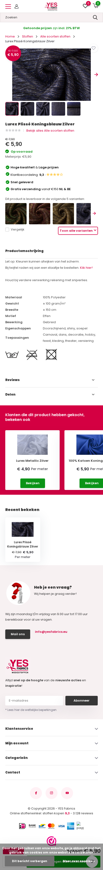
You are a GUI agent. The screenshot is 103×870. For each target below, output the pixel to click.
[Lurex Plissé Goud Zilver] (63, 213)
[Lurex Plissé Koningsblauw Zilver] (87, 213)
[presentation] (7, 74)
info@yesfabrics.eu (51, 631)
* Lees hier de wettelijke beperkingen (31, 710)
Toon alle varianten (76, 230)
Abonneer (82, 700)
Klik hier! (86, 267)
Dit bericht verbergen (29, 861)
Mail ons (18, 634)
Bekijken (33, 483)
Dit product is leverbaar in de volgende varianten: (45, 199)
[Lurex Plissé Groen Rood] (16, 213)
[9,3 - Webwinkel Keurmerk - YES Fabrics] (51, 841)
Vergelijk (17, 229)
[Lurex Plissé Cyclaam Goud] (39, 213)
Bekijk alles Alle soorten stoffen (50, 130)
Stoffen (27, 36)
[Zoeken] (95, 17)
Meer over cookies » (79, 861)
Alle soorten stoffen (55, 36)
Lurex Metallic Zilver (32, 461)
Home (10, 36)
